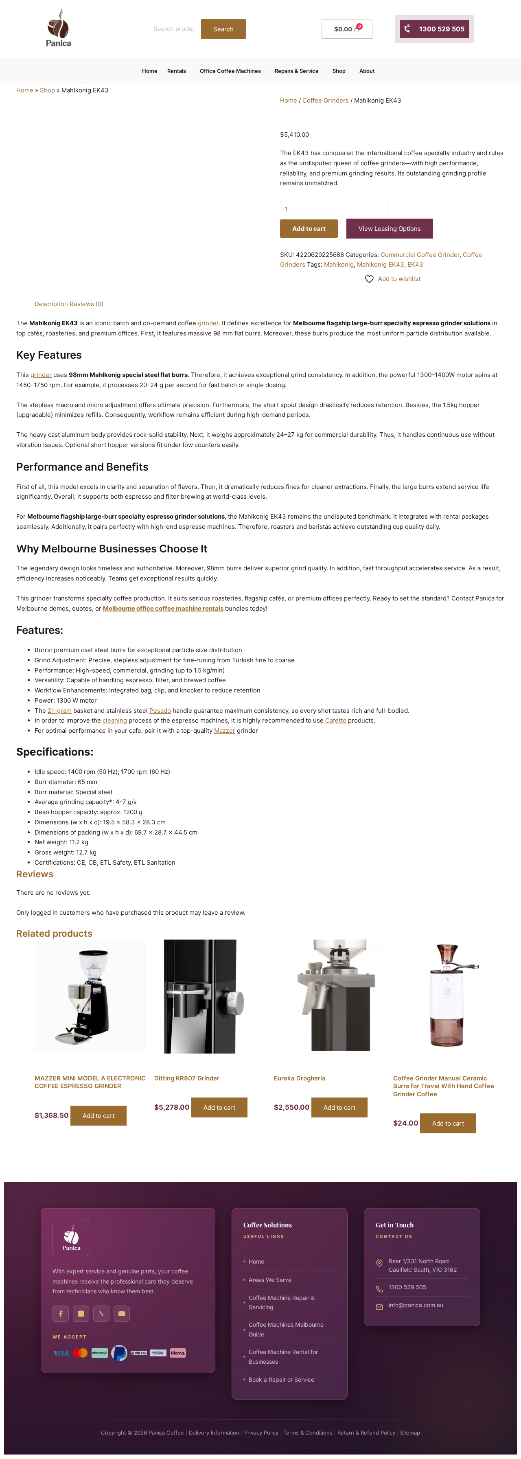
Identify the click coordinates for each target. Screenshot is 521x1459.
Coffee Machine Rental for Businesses (283, 1356)
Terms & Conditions (308, 1432)
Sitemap (410, 1432)
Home (150, 71)
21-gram (60, 710)
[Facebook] (61, 1314)
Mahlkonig (339, 264)
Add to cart (309, 228)
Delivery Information (214, 1432)
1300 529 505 (437, 29)
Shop (339, 71)
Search (223, 29)
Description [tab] (51, 304)
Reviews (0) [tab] (86, 304)
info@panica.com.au (416, 1304)
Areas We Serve (270, 1279)
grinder (208, 323)
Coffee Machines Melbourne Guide (286, 1329)
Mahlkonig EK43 (380, 264)
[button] (178, 71)
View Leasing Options (390, 228)
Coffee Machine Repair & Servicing (282, 1302)
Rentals (176, 71)
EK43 (415, 264)
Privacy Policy (261, 1432)
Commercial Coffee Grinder (420, 255)
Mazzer (224, 730)
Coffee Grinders (325, 100)
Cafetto (335, 720)
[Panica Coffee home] (71, 1238)
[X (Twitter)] (101, 1314)
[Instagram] (81, 1314)
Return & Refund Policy (366, 1432)
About (367, 71)
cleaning (115, 720)
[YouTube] (122, 1314)
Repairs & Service (297, 71)
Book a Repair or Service (281, 1379)
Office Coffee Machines (230, 71)
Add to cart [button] (98, 1115)
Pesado (160, 710)
